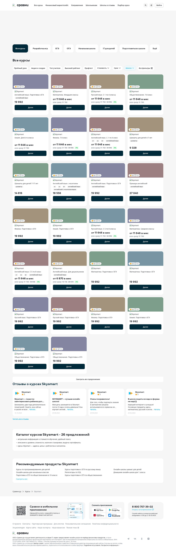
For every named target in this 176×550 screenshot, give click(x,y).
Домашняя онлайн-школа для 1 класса (129, 472)
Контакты (26, 524)
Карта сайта (31, 528)
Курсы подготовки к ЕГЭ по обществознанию (83, 475)
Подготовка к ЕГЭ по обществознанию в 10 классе (36, 475)
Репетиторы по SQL (73, 472)
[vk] (135, 539)
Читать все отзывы (21, 419)
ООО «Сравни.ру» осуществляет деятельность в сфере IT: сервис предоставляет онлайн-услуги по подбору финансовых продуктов (59, 537)
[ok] (142, 539)
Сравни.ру (17, 491)
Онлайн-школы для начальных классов (32, 472)
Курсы (27, 491)
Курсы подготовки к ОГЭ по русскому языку (83, 469)
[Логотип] (68, 533)
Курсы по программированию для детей (33, 469)
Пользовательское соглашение (78, 524)
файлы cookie (38, 543)
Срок (116, 68)
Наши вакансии (58, 528)
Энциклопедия (19, 528)
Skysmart (26, 392)
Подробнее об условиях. (92, 545)
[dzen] (148, 539)
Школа (128, 68)
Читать (32, 409)
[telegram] (128, 539)
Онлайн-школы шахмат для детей (127, 469)
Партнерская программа (42, 524)
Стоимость (102, 68)
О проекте (17, 524)
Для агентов (59, 524)
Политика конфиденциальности (105, 524)
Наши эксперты (44, 528)
